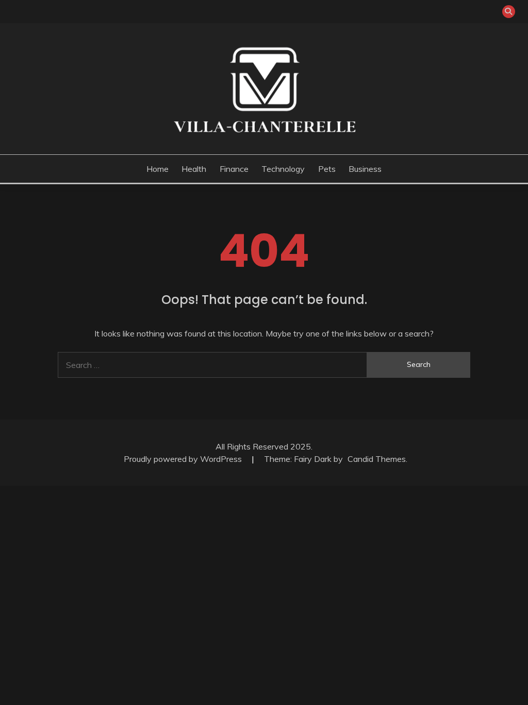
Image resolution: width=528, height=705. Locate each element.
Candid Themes (377, 459)
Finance (234, 169)
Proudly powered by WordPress (184, 459)
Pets (327, 169)
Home (157, 169)
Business (365, 169)
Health (194, 169)
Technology (283, 169)
